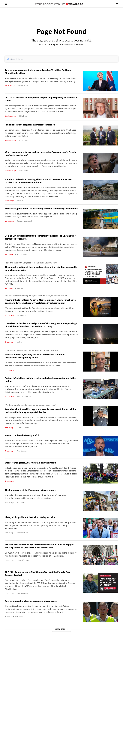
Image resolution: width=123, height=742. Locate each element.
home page (53, 44)
